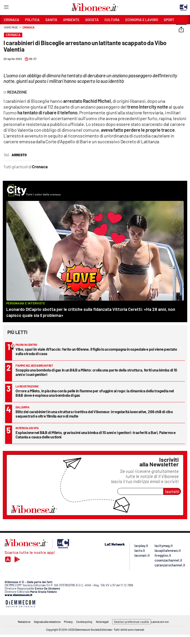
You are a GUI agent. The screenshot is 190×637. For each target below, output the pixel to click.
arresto (19, 155)
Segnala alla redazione (47, 621)
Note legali (102, 621)
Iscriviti (172, 491)
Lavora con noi (160, 621)
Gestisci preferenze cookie (131, 622)
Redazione (24, 621)
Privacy (68, 621)
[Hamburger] (6, 8)
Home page (11, 27)
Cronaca (28, 27)
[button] (181, 29)
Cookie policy (84, 621)
